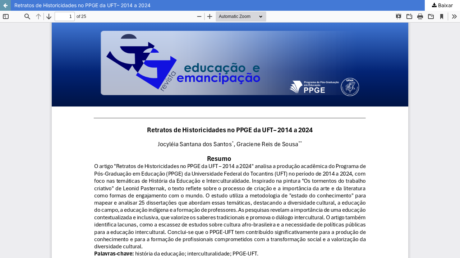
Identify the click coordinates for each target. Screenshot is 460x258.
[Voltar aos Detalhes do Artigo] (5, 5)
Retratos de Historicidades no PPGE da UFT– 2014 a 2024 (82, 5)
